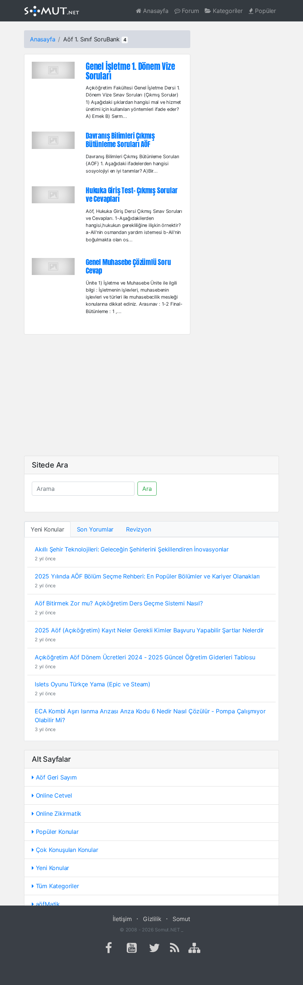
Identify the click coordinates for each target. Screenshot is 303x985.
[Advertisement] (151, 395)
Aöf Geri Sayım (55, 777)
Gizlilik (152, 919)
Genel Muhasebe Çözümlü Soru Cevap (128, 266)
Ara (147, 488)
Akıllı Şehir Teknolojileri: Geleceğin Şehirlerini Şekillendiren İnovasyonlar (132, 549)
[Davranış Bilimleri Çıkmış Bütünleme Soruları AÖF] (53, 139)
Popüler (264, 10)
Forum (189, 10)
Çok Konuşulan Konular (66, 849)
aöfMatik (47, 904)
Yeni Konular (51, 868)
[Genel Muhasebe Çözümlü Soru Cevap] (53, 265)
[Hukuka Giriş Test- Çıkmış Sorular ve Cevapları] (53, 194)
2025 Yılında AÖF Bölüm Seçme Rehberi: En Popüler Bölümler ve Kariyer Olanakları (147, 576)
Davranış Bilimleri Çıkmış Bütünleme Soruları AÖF (120, 139)
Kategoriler (227, 10)
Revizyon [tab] (138, 529)
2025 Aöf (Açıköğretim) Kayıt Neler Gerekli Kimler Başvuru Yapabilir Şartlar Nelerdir (149, 630)
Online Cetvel (53, 795)
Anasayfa (155, 10)
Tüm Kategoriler (56, 886)
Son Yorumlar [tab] (95, 529)
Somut (181, 919)
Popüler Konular (56, 831)
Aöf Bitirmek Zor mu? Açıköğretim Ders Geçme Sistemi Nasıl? (118, 603)
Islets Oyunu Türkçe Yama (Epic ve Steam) (92, 684)
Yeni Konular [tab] (47, 529)
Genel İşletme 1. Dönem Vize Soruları (130, 71)
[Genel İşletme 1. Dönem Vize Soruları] (53, 69)
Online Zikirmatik (57, 813)
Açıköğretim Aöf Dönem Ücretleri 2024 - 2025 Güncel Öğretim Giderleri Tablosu (145, 657)
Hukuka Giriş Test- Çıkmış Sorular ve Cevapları (131, 194)
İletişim (122, 919)
